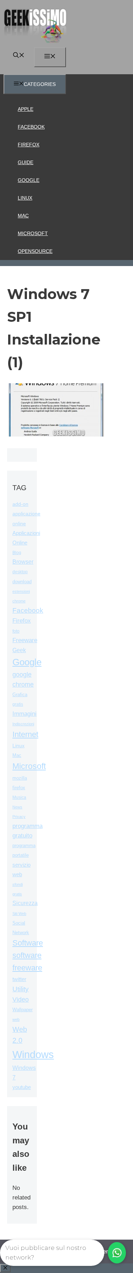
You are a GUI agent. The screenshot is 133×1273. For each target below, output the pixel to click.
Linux (25, 198)
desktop (20, 571)
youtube (21, 1087)
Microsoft (33, 233)
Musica (19, 797)
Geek (19, 650)
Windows (33, 1054)
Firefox (28, 144)
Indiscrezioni (23, 724)
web (16, 1019)
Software (27, 942)
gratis (17, 704)
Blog (16, 552)
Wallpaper (22, 1009)
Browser (22, 562)
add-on (20, 504)
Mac (23, 215)
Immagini (24, 713)
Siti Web (19, 913)
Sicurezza (25, 903)
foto (16, 631)
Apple (25, 109)
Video (20, 999)
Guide (25, 162)
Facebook (31, 127)
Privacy (19, 816)
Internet (25, 734)
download (22, 581)
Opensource (35, 251)
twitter (19, 979)
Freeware (24, 640)
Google (28, 180)
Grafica (19, 694)
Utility (20, 989)
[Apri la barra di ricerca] (19, 56)
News (17, 807)
